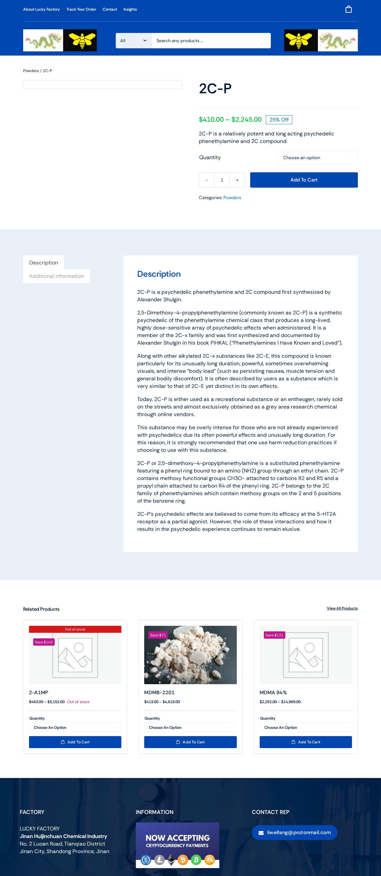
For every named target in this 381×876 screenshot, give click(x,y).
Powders (232, 197)
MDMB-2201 (159, 692)
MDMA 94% (273, 692)
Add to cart (304, 179)
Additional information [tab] (56, 276)
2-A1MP (39, 692)
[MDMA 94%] (306, 655)
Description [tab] (43, 262)
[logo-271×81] (60, 31)
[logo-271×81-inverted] (321, 31)
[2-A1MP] (75, 655)
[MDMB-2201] (190, 655)
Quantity (210, 157)
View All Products (342, 608)
